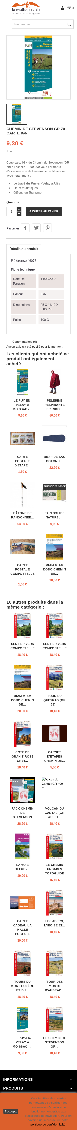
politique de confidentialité (47, 1124)
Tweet (36, 227)
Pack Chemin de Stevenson (23, 813)
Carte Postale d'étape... (23, 461)
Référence (19, 260)
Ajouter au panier (43, 211)
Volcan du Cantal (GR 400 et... (54, 813)
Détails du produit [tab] (23, 249)
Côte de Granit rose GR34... (23, 756)
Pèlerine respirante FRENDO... (54, 405)
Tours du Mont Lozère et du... (22, 986)
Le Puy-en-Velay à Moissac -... (22, 405)
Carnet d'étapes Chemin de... (54, 756)
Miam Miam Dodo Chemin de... (54, 569)
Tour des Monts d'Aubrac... (54, 986)
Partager (25, 227)
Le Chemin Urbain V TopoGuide (54, 869)
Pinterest (47, 227)
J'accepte (10, 1111)
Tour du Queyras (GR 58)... (54, 700)
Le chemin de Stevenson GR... (54, 1042)
